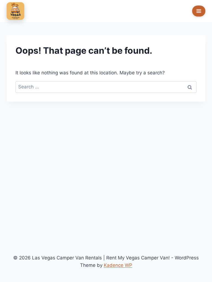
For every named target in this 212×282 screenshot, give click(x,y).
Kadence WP (118, 265)
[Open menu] (198, 11)
